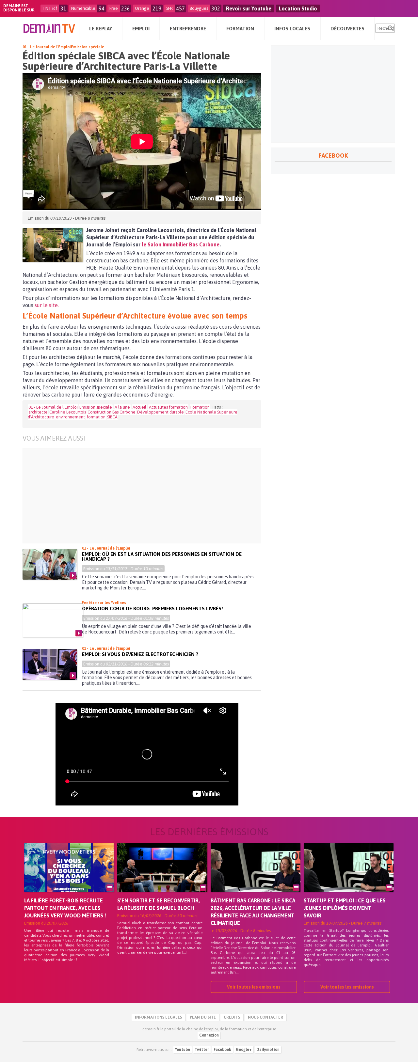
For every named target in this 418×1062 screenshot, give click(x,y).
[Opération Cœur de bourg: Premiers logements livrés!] (53, 620)
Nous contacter (265, 1017)
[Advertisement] (147, 495)
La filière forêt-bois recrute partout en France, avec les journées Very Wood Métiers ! (65, 908)
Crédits (232, 1017)
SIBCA (112, 416)
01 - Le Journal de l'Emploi (47, 47)
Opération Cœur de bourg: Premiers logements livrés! (152, 608)
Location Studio (298, 8)
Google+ (244, 1049)
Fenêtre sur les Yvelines (104, 603)
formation (96, 416)
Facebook (222, 1049)
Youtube (182, 1049)
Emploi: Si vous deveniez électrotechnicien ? (140, 654)
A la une (122, 407)
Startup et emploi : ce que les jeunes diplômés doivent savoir (345, 908)
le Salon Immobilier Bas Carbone (180, 244)
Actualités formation (168, 407)
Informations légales (158, 1017)
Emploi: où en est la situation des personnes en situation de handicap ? (162, 556)
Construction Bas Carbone (112, 412)
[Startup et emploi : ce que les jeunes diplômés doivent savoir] (349, 876)
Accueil (139, 407)
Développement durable (160, 412)
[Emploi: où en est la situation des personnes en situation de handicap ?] (50, 564)
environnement (70, 416)
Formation (200, 407)
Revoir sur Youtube (248, 8)
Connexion (209, 1035)
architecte (38, 412)
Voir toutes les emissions (254, 987)
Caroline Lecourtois (67, 412)
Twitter (202, 1049)
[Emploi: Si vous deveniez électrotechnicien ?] (50, 664)
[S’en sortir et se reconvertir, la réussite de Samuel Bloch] (162, 876)
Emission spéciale (87, 47)
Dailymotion (268, 1049)
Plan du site (203, 1017)
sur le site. (47, 305)
